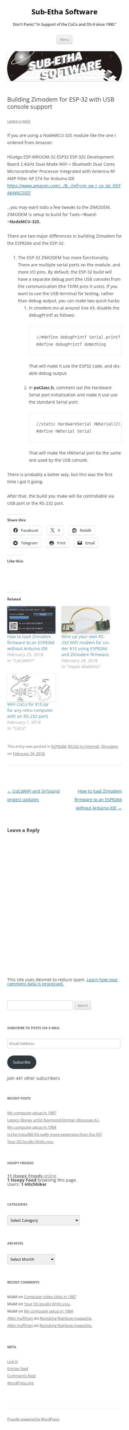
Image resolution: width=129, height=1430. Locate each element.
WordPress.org (20, 1383)
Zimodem (109, 746)
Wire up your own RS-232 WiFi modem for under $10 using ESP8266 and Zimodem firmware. (86, 645)
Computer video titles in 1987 (50, 1296)
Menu (64, 39)
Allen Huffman (20, 1318)
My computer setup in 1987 (31, 1112)
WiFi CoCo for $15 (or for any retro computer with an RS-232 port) (30, 710)
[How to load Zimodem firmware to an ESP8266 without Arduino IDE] (31, 620)
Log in (12, 1361)
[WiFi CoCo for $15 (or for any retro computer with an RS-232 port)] (31, 687)
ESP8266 (58, 746)
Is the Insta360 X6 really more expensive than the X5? (54, 1134)
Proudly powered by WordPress (33, 1419)
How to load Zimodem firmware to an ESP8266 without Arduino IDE (31, 642)
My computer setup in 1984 (31, 1127)
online (31, 1176)
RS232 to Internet (83, 746)
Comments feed (21, 1375)
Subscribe (21, 1062)
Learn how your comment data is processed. (62, 982)
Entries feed (17, 1368)
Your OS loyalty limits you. (30, 1141)
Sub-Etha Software (65, 11)
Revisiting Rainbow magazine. (66, 1318)
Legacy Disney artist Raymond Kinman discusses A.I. (53, 1120)
